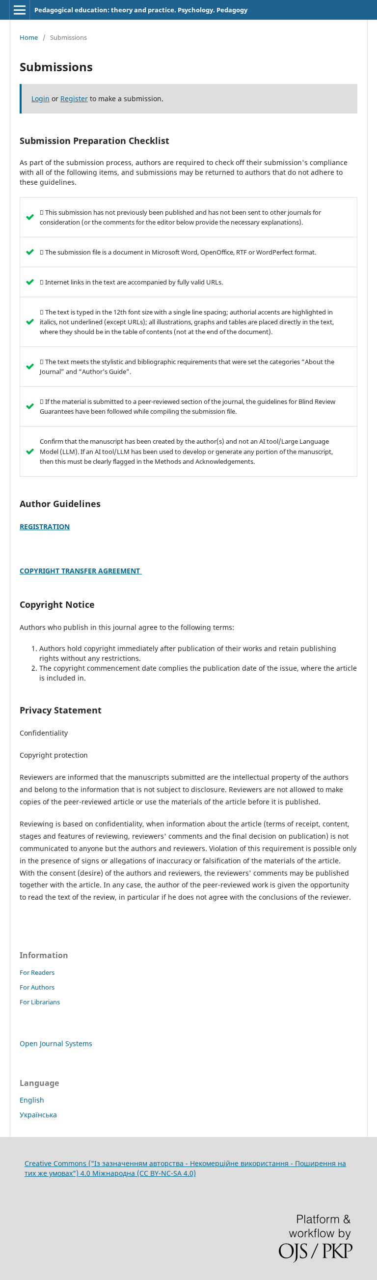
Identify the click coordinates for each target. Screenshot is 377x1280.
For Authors (37, 987)
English (32, 1100)
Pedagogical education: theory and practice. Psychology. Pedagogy (140, 9)
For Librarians (40, 1001)
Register (74, 98)
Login (40, 98)
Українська (38, 1114)
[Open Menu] (19, 10)
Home (29, 37)
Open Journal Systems (56, 1043)
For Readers (37, 972)
